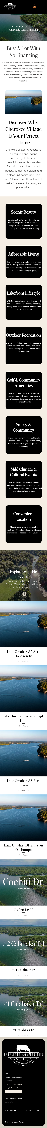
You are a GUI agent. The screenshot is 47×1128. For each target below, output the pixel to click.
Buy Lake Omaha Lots (14, 1088)
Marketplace (9, 1102)
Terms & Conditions (33, 1110)
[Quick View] (23, 624)
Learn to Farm (10, 1095)
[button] (34, 6)
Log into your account (13, 1077)
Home (7, 1074)
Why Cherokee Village (13, 1098)
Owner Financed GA (14, 1084)
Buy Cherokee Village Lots (14, 1091)
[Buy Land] (19, 1081)
